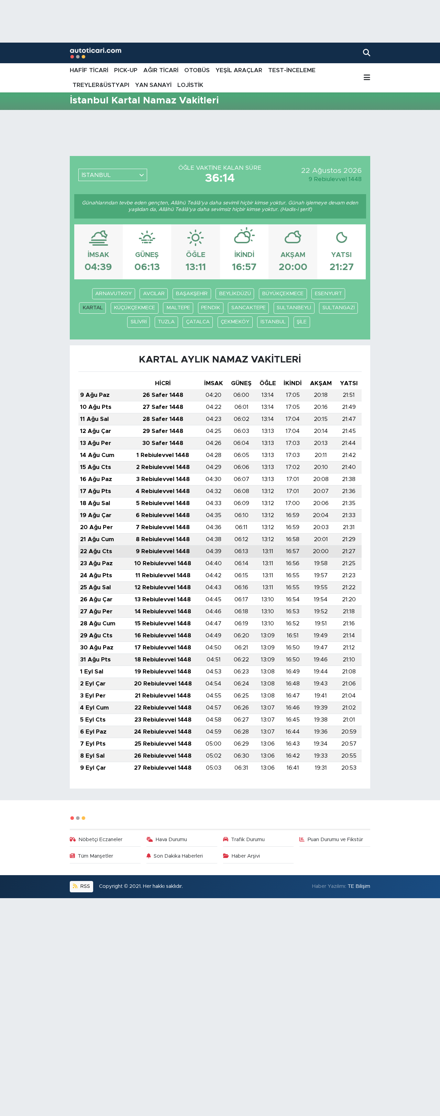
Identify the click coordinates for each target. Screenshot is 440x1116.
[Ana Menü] (367, 77)
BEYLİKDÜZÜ (235, 293)
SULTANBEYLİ (294, 307)
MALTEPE (178, 307)
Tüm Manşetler (95, 856)
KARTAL (92, 307)
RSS (84, 886)
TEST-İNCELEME (292, 70)
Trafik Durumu (248, 839)
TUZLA (166, 321)
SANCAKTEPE (248, 307)
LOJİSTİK (190, 85)
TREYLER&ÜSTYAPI (101, 85)
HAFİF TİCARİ (89, 70)
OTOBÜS (197, 70)
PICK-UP (126, 70)
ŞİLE (302, 321)
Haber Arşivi (246, 856)
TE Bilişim (359, 886)
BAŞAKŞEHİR (192, 293)
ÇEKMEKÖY (235, 321)
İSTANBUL (273, 321)
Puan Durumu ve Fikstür (335, 839)
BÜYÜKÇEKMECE (283, 293)
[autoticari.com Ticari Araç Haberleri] (95, 53)
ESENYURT (328, 293)
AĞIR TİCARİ (160, 70)
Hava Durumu (171, 839)
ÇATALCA (198, 321)
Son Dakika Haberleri (178, 856)
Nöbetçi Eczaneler (100, 839)
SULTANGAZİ (338, 307)
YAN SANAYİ (153, 85)
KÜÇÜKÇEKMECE (134, 307)
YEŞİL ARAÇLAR (239, 70)
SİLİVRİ (139, 321)
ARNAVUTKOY (113, 293)
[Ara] (366, 53)
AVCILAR (154, 293)
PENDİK (210, 307)
